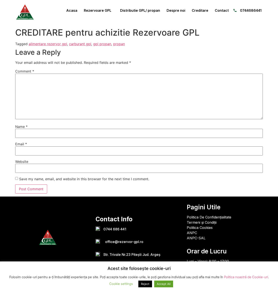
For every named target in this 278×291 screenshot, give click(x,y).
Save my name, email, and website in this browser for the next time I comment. (84, 179)
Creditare (200, 10)
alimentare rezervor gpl (48, 44)
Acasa (71, 10)
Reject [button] (145, 284)
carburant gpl (80, 44)
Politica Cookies (200, 227)
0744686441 (250, 10)
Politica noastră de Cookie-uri (246, 277)
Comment (24, 71)
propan (119, 44)
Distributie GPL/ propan (140, 10)
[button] (99, 10)
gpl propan (102, 44)
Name (21, 126)
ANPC (192, 233)
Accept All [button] (163, 284)
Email (21, 144)
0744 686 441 (114, 229)
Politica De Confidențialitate (209, 217)
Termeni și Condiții (202, 222)
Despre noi (176, 10)
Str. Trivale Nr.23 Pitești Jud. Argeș (132, 254)
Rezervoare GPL (97, 10)
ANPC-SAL (196, 238)
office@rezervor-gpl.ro (123, 242)
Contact (222, 10)
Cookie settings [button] (121, 284)
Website (21, 161)
